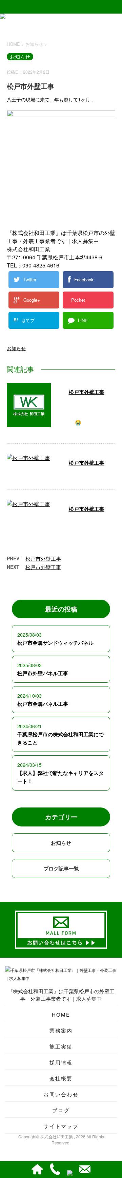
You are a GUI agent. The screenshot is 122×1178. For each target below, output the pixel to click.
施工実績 (61, 1046)
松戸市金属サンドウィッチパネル (55, 642)
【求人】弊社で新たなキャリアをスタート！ (60, 777)
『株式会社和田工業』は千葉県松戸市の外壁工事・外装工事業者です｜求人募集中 (61, 994)
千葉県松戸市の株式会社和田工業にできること (60, 738)
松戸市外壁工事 (86, 392)
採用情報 (61, 1062)
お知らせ (16, 348)
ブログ (61, 1110)
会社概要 (61, 1078)
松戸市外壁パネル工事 (42, 673)
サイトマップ (61, 1126)
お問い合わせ (61, 1094)
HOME (61, 1014)
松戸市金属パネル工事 (42, 703)
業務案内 (61, 1030)
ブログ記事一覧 (61, 868)
